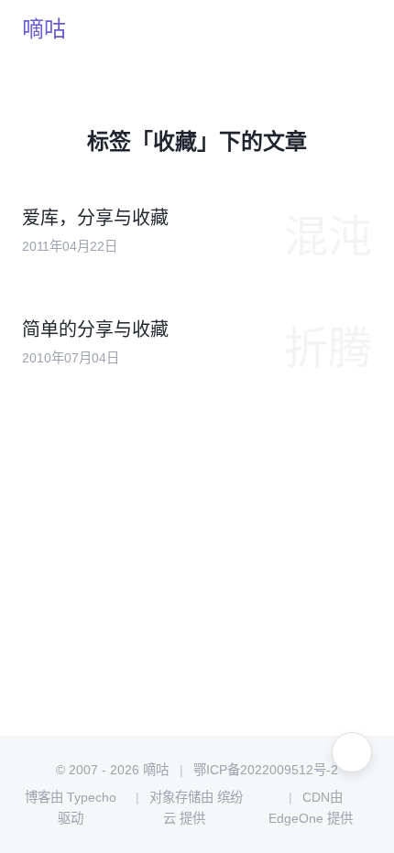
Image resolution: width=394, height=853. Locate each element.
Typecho (91, 797)
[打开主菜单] (352, 29)
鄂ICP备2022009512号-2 (265, 769)
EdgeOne (295, 818)
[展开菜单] (352, 752)
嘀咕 (44, 28)
